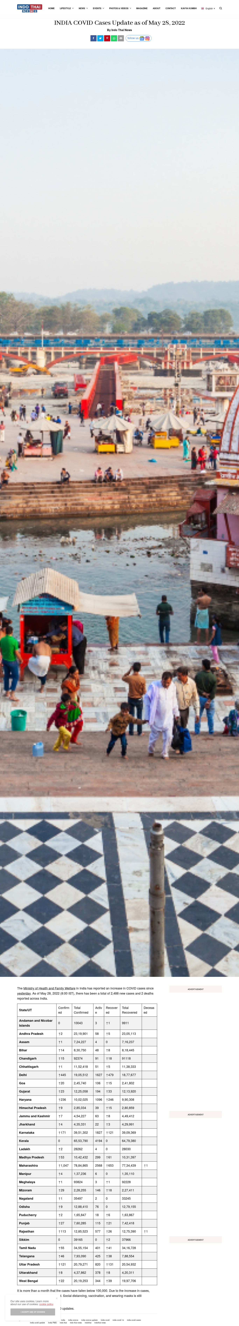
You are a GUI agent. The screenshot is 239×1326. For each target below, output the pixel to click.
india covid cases (134, 1320)
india (63, 1320)
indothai (88, 1323)
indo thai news (76, 1323)
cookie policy (46, 1304)
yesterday (24, 993)
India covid (105, 1320)
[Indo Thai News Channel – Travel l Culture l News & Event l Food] (29, 8)
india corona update (89, 1320)
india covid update (37, 1323)
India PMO (52, 1323)
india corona (73, 1320)
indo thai (63, 1323)
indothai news (100, 1323)
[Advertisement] (195, 1050)
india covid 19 (118, 1320)
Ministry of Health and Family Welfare (49, 988)
